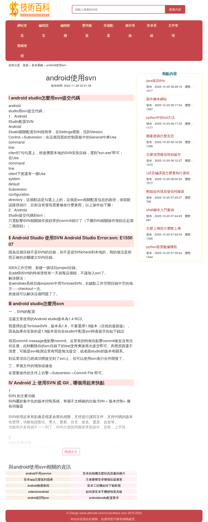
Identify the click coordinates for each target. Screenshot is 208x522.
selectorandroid (38, 491)
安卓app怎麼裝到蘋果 (38, 479)
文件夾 (75, 345)
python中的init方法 (160, 117)
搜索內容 (175, 9)
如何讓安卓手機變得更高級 (104, 491)
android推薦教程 (38, 485)
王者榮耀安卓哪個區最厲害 (104, 479)
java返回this (155, 80)
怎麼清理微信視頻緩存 (163, 154)
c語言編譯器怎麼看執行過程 (168, 172)
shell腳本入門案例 (160, 209)
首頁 (25, 65)
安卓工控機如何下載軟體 (104, 485)
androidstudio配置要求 (104, 497)
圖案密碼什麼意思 (160, 135)
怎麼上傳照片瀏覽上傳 (163, 228)
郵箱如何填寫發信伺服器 (165, 191)
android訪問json (38, 497)
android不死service (38, 473)
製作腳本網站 (156, 98)
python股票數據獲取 (161, 246)
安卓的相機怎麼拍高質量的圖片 (104, 473)
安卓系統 (37, 65)
